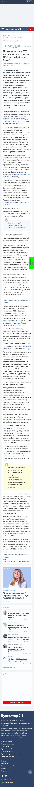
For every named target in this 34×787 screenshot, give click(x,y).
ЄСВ (4, 561)
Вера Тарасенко (13, 634)
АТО (8, 561)
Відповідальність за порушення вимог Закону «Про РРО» (18, 627)
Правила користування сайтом (12, 754)
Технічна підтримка (8, 756)
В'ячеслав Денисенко (14, 611)
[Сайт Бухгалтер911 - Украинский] (12, 716)
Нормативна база (7, 744)
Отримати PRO (6, 741)
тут (21, 737)
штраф (24, 561)
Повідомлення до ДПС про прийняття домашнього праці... (18, 615)
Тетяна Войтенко (9, 590)
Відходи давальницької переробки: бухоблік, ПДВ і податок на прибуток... (16, 595)
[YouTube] (5, 776)
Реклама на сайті (7, 766)
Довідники (5, 746)
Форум (3, 768)
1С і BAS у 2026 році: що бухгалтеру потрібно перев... (19, 660)
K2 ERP (10, 656)
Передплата (30, 29)
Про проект (5, 763)
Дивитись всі (8, 667)
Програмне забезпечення (10, 749)
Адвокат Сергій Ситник (15, 644)
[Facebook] (2, 776)
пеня (28, 561)
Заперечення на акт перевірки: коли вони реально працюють (16, 649)
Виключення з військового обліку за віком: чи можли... (18, 638)
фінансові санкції (16, 561)
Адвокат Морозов (13, 623)
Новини (4, 761)
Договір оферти (7, 751)
